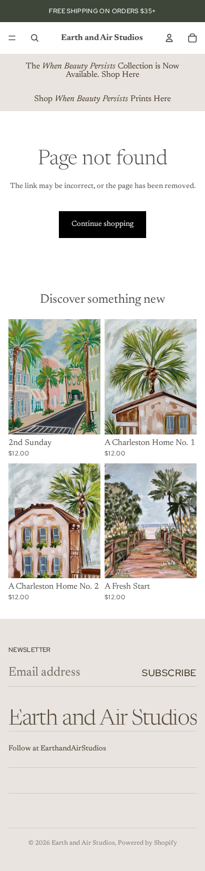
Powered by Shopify (147, 843)
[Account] (169, 38)
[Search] (34, 38)
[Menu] (12, 38)
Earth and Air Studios (83, 843)
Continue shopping (102, 224)
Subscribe (169, 673)
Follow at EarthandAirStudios (57, 749)
